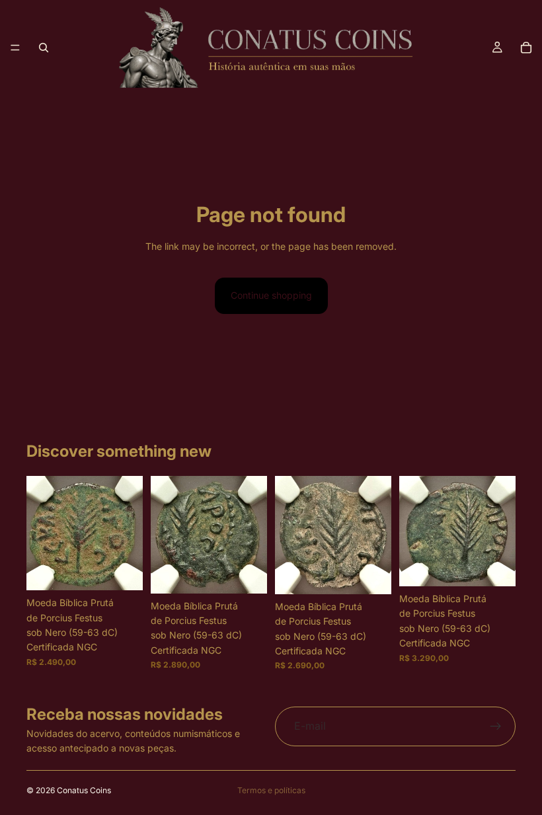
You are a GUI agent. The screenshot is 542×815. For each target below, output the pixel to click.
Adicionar (133, 569)
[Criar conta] (496, 726)
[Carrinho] (526, 47)
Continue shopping (271, 295)
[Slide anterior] (41, 533)
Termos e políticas (271, 790)
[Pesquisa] (43, 47)
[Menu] (15, 47)
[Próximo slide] (128, 533)
